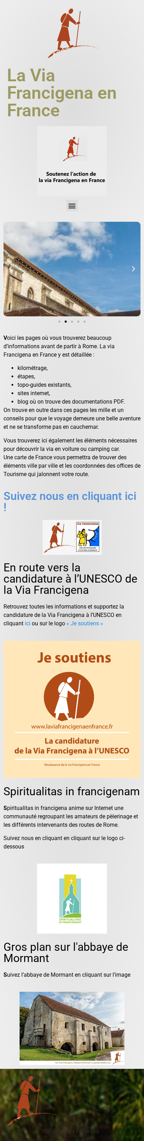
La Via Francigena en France (62, 93)
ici (27, 623)
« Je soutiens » (84, 623)
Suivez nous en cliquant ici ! (69, 501)
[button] (72, 205)
